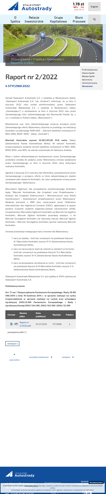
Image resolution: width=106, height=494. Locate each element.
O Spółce (38, 59)
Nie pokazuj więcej (96, 482)
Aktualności (54, 59)
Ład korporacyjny (89, 83)
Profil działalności (90, 70)
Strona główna (20, 59)
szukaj (94, 19)
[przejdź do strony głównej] (36, 6)
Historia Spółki (88, 73)
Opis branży (87, 79)
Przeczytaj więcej (31, 486)
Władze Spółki (88, 76)
